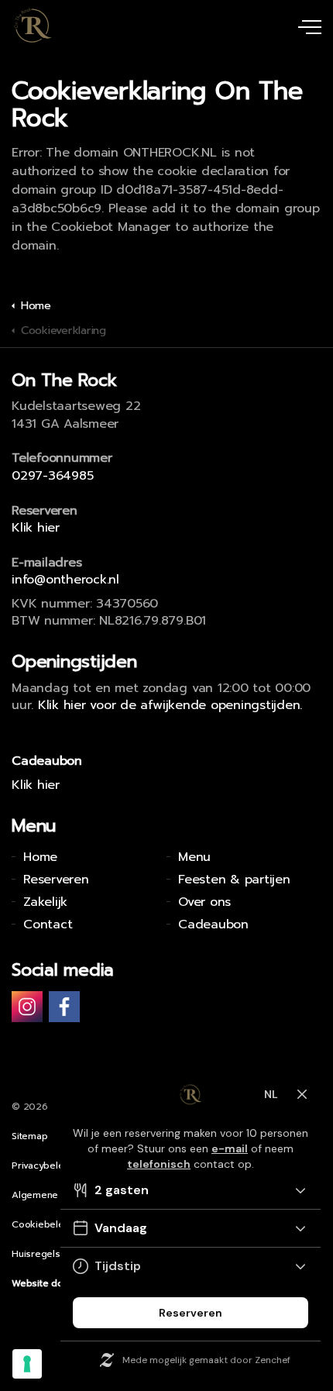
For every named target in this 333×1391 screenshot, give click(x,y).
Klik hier (36, 527)
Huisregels (36, 1254)
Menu (194, 857)
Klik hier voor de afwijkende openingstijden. (170, 705)
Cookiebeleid (42, 1224)
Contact (47, 924)
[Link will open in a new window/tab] (27, 1006)
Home (40, 857)
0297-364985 (52, 476)
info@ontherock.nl (65, 579)
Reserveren (56, 879)
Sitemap (29, 1136)
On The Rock (33, 25)
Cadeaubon (213, 924)
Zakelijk (45, 902)
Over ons (204, 902)
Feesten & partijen (234, 879)
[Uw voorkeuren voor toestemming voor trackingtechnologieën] (27, 1364)
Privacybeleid (42, 1165)
